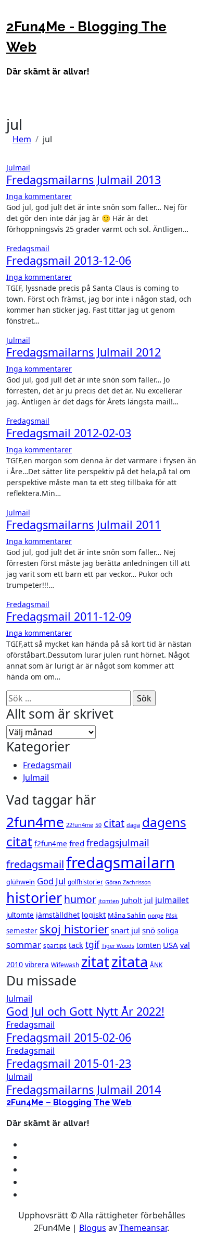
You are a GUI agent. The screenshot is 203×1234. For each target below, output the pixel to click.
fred (76, 843)
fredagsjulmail (117, 842)
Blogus (92, 1227)
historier (34, 897)
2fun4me (35, 821)
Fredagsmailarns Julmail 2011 (83, 524)
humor (80, 899)
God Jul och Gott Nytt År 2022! (85, 1011)
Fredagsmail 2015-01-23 (68, 1063)
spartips (55, 945)
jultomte (20, 915)
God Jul (51, 881)
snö (148, 930)
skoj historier (74, 928)
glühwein (20, 881)
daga (133, 825)
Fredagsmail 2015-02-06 (68, 1037)
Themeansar (143, 1227)
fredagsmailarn (120, 862)
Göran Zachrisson (128, 882)
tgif (92, 945)
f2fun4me (50, 843)
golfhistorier (85, 882)
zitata (129, 961)
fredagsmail (35, 864)
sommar (23, 945)
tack (76, 945)
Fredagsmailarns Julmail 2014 (83, 1089)
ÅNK (156, 964)
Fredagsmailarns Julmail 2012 (83, 352)
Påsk (171, 915)
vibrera (37, 964)
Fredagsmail (27, 248)
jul (148, 900)
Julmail (18, 167)
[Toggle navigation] (13, 13)
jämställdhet (58, 915)
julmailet (172, 900)
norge (155, 915)
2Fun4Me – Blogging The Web (69, 1102)
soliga (168, 930)
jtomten (108, 901)
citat (114, 823)
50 (98, 825)
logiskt (94, 914)
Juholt (131, 900)
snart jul (125, 930)
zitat (95, 962)
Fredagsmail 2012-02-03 (68, 432)
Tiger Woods (118, 945)
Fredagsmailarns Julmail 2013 (83, 179)
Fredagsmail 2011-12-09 (68, 616)
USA (170, 945)
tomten (148, 945)
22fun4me (79, 825)
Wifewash (65, 964)
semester (21, 930)
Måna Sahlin (127, 915)
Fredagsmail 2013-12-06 (68, 260)
